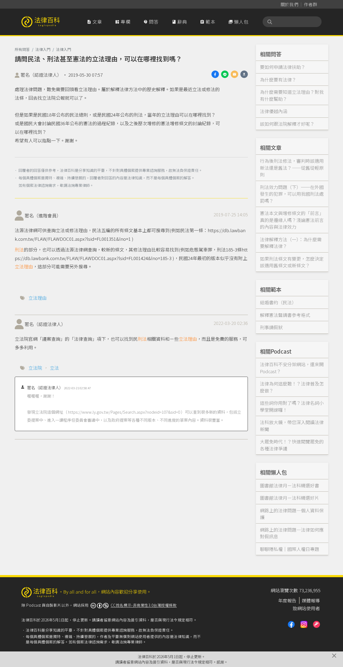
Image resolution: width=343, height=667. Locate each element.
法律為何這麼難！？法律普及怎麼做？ (292, 387)
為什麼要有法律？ (278, 79)
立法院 (35, 367)
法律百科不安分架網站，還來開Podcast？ (292, 368)
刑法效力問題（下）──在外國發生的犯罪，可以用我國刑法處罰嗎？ (292, 194)
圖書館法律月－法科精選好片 (289, 497)
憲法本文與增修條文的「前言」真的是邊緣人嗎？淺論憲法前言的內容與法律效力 (292, 220)
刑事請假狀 (271, 327)
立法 (54, 367)
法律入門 (42, 49)
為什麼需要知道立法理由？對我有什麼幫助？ (292, 95)
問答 (151, 21)
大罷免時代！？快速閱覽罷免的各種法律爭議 (292, 445)
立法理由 (24, 266)
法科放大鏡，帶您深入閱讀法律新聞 (292, 425)
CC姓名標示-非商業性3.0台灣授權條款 (144, 605)
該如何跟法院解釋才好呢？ (287, 123)
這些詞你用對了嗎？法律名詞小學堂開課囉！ (292, 406)
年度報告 (287, 600)
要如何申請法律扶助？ (282, 67)
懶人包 (238, 21)
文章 (94, 21)
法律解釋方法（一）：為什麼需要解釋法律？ (291, 243)
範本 (207, 21)
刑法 (19, 249)
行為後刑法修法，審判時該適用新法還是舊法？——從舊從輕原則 (292, 167)
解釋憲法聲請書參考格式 (285, 315)
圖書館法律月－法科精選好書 (289, 485)
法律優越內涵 (273, 111)
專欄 (123, 21)
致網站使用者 (306, 608)
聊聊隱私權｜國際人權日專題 (289, 549)
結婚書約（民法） (278, 302)
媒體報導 (311, 600)
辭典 (179, 21)
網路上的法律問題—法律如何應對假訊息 (292, 533)
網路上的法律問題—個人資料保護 (292, 514)
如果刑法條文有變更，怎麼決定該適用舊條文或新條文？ (292, 262)
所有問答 (22, 49)
